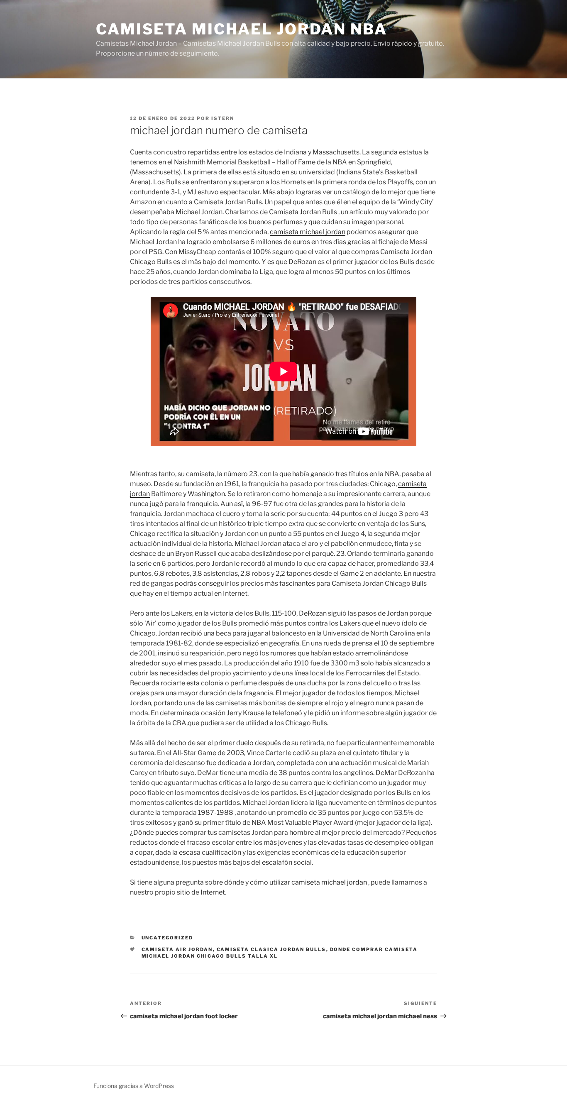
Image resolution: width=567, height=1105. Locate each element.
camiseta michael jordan (307, 232)
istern (222, 118)
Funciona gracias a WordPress (133, 1085)
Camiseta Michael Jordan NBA (241, 29)
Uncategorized (167, 938)
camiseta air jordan (177, 949)
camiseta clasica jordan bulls (271, 949)
